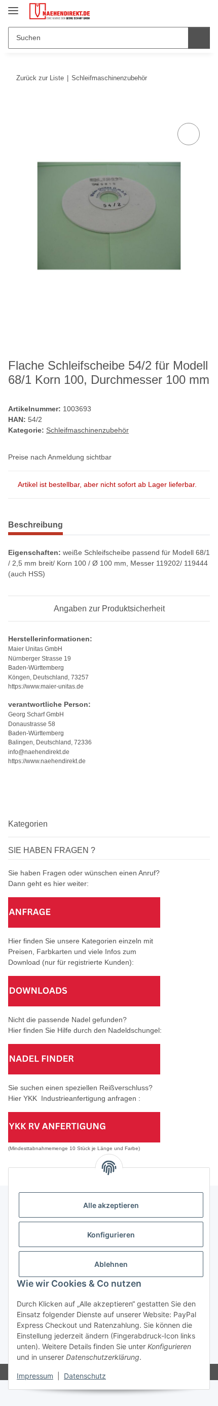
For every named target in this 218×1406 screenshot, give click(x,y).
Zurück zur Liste (40, 78)
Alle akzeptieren (111, 1205)
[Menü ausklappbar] (13, 6)
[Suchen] (199, 38)
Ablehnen (111, 1264)
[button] (169, 11)
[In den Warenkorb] (16, 109)
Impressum (35, 1375)
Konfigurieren (111, 1234)
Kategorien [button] (28, 824)
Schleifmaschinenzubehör (87, 430)
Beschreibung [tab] (35, 524)
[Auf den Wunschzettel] (188, 134)
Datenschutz (85, 1375)
